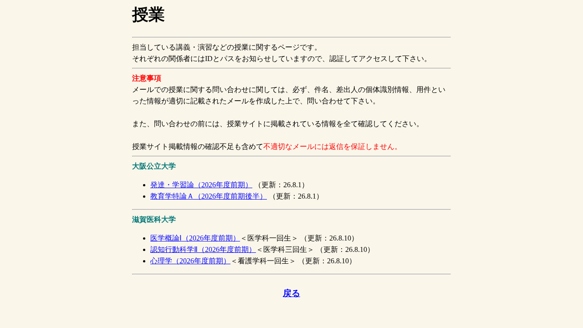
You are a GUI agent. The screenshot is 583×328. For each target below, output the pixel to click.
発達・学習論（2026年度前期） (201, 185)
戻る (291, 293)
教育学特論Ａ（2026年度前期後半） (208, 196)
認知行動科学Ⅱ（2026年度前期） (203, 249)
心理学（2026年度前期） (190, 261)
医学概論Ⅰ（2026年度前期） (195, 238)
